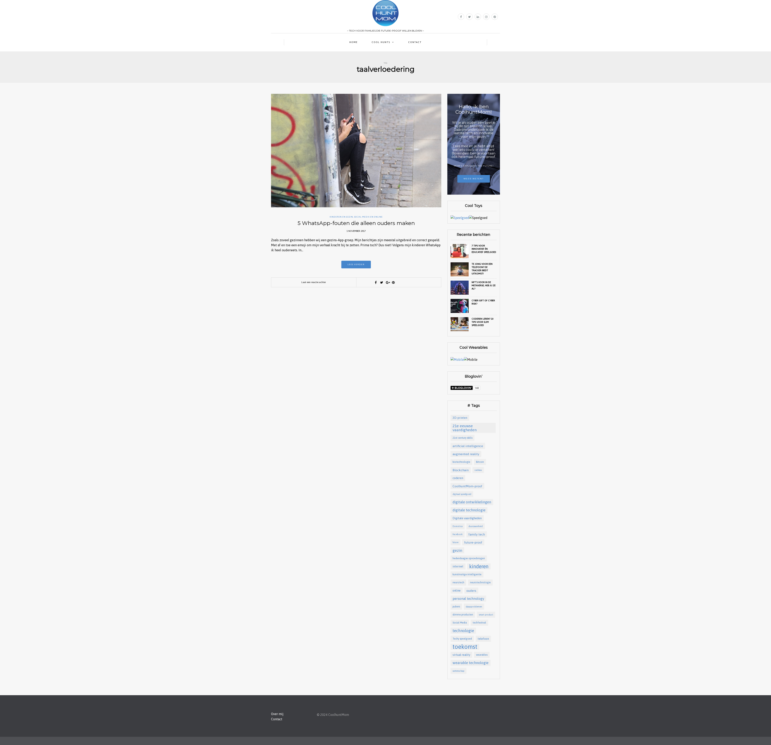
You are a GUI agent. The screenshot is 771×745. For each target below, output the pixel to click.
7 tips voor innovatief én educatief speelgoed (484, 248)
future (455, 542)
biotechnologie (461, 461)
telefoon (483, 638)
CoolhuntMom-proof (467, 486)
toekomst (465, 647)
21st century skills (462, 437)
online (457, 590)
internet (458, 566)
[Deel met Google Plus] (387, 282)
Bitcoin (480, 461)
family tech (476, 534)
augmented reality (466, 454)
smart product (486, 614)
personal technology (468, 599)
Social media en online (368, 217)
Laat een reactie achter (313, 282)
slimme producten (463, 614)
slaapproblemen (474, 606)
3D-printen (460, 417)
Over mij (277, 714)
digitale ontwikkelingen (472, 502)
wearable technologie (471, 663)
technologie (463, 630)
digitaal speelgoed (462, 494)
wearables (481, 654)
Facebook (458, 534)
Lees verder (356, 264)
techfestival (479, 622)
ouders (471, 590)
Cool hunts (381, 42)
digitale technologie (469, 510)
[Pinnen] (393, 282)
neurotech (458, 582)
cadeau (478, 470)
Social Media (460, 622)
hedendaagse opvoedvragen (469, 558)
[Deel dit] (375, 282)
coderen (458, 478)
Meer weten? (474, 178)
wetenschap (458, 671)
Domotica (458, 526)
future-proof (473, 542)
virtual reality (461, 654)
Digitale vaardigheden (467, 518)
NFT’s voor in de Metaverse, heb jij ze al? (484, 285)
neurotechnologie (480, 582)
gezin (457, 550)
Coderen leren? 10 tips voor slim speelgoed (482, 322)
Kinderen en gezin (341, 217)
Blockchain (461, 470)
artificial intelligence (468, 446)
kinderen (479, 566)
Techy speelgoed (462, 638)
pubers (456, 606)
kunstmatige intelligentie (467, 574)
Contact (415, 42)
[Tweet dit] (381, 282)
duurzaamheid (475, 526)
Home (353, 42)
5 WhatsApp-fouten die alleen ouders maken (356, 223)
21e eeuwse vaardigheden (465, 428)
